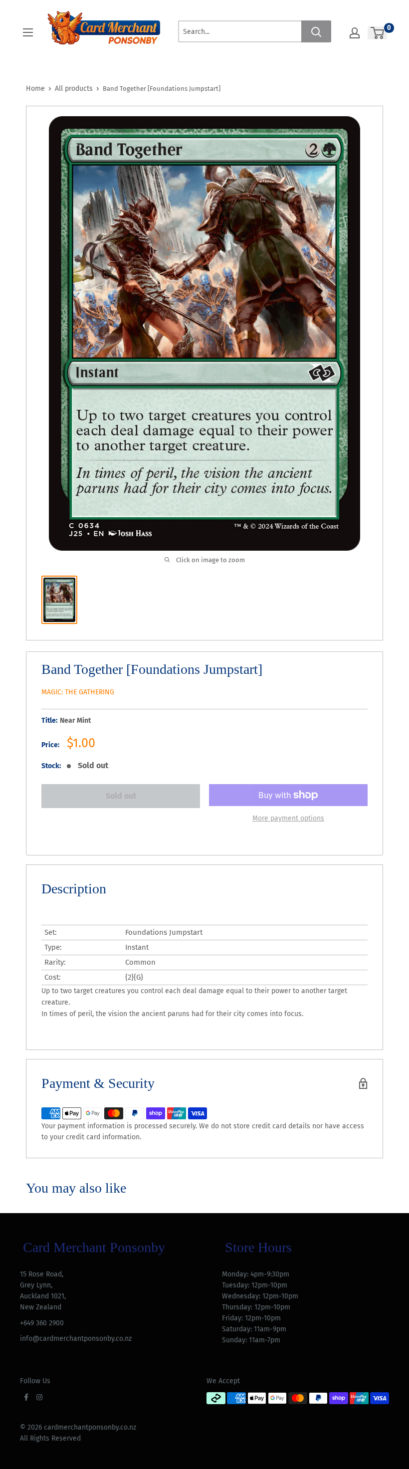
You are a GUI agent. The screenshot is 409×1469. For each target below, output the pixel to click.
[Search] (316, 31)
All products (74, 88)
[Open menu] (28, 32)
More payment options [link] (288, 818)
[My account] (355, 32)
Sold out (121, 796)
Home (35, 88)
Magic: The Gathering (77, 692)
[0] (378, 32)
